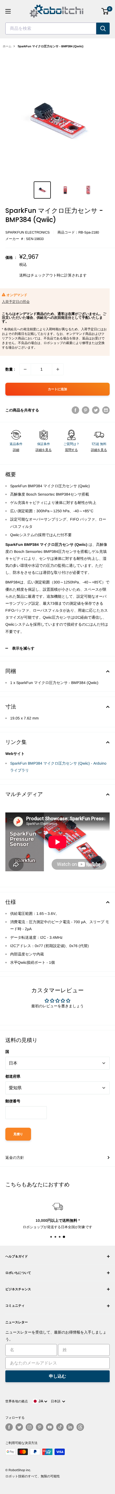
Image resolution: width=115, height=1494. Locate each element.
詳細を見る (44, 450)
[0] (105, 11)
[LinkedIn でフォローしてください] (70, 1427)
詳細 (16, 450)
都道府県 (12, 1076)
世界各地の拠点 (16, 1401)
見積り (18, 1134)
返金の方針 (14, 1157)
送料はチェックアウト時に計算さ (47, 275)
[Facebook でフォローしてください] (9, 1427)
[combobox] (50, 28)
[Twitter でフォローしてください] (19, 1427)
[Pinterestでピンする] (85, 410)
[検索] (103, 28)
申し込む (57, 1376)
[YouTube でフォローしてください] (49, 1427)
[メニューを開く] (8, 11)
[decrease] (25, 369)
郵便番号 (12, 1101)
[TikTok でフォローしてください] (60, 1427)
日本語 (56, 1401)
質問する (71, 450)
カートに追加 (57, 389)
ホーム (7, 46)
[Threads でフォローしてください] (80, 1427)
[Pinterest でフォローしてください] (39, 1427)
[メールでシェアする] (106, 410)
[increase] (57, 369)
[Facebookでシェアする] (75, 410)
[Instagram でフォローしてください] (29, 1427)
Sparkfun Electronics (27, 232)
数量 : (10, 369)
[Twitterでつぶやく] (95, 410)
